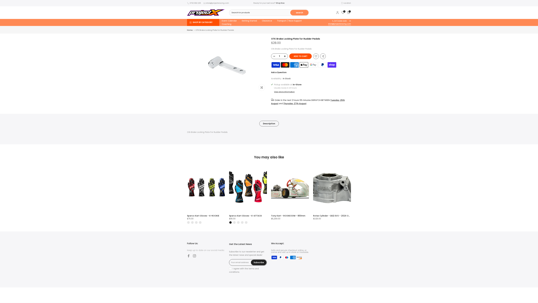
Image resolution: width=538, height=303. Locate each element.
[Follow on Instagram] (194, 255)
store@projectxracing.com (217, 3)
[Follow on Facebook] (188, 255)
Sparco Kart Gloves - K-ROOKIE (203, 215)
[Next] (346, 188)
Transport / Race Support (289, 20)
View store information (284, 92)
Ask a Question (279, 72)
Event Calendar (229, 20)
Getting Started (249, 20)
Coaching (226, 24)
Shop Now (280, 3)
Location (347, 3)
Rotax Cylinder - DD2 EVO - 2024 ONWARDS (335, 215)
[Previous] (192, 188)
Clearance (267, 20)
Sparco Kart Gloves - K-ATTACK (245, 215)
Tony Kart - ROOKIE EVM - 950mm (288, 215)
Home (190, 30)
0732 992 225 (195, 3)
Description (269, 123)
